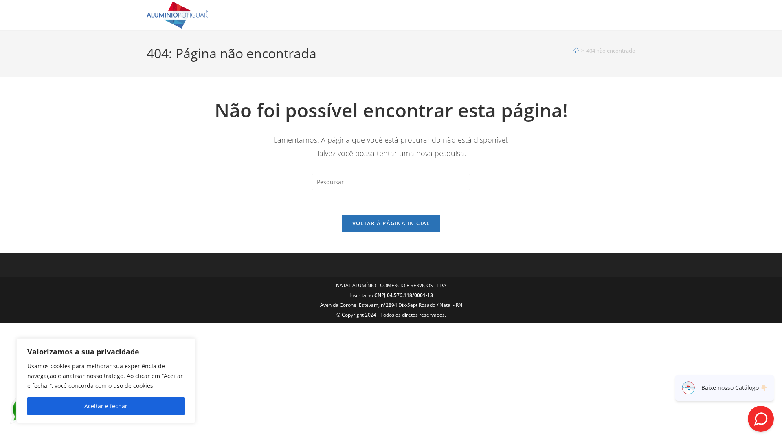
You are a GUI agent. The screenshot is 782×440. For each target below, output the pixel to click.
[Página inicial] (576, 50)
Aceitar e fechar (105, 406)
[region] (106, 381)
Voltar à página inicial (391, 223)
